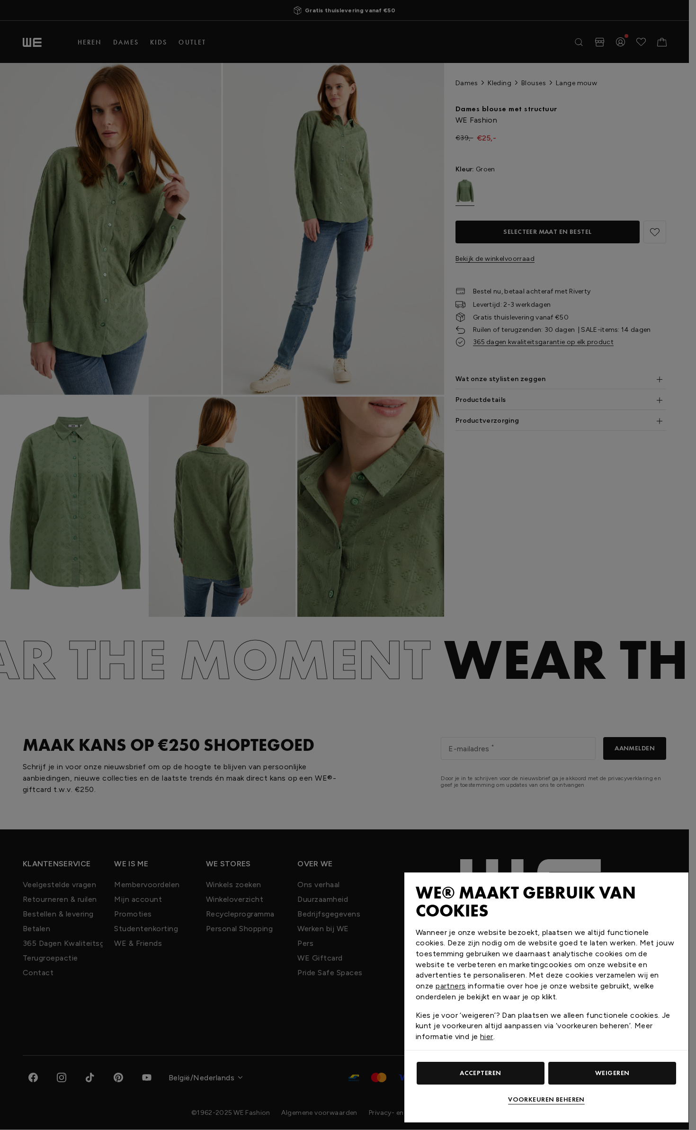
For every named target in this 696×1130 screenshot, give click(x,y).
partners (450, 985)
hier (486, 1036)
